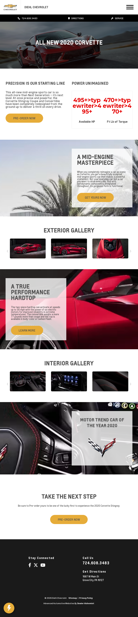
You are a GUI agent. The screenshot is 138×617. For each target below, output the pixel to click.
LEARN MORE (27, 330)
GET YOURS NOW (95, 197)
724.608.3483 (96, 563)
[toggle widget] (9, 608)
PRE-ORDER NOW (24, 118)
